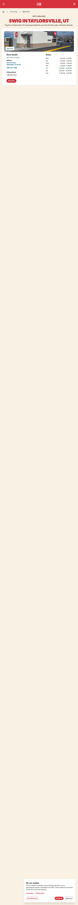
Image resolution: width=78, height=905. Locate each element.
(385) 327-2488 (11, 68)
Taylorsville (26, 11)
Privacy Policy (40, 893)
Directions (12, 81)
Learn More (29, 893)
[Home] (3, 12)
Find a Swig (13, 11)
